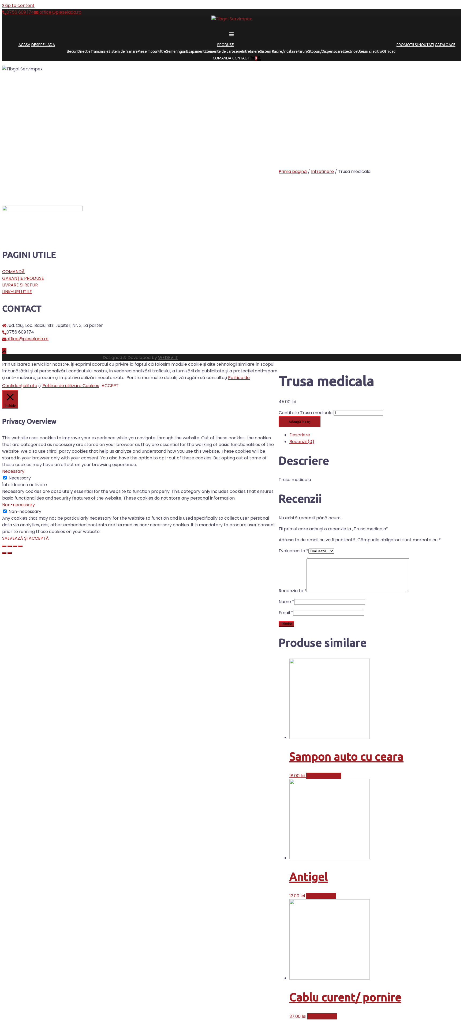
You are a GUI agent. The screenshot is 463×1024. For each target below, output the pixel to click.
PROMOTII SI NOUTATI (415, 45)
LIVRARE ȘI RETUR (20, 285)
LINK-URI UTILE (17, 292)
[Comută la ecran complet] (15, 546)
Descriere (299, 435)
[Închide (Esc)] (4, 546)
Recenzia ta (293, 591)
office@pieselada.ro (59, 12)
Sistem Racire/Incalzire (279, 51)
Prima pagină (293, 171)
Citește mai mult (323, 776)
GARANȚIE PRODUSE (23, 278)
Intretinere (251, 51)
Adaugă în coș (300, 422)
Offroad (388, 51)
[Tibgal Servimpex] (231, 19)
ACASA (24, 45)
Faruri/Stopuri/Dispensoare (320, 51)
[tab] (375, 435)
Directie (84, 51)
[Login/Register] (259, 58)
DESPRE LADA (43, 45)
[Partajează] (10, 546)
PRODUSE (225, 45)
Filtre (162, 51)
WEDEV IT (168, 357)
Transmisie (100, 51)
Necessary (20, 478)
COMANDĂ (13, 272)
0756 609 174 (20, 12)
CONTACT (240, 58)
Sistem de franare (123, 51)
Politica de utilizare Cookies (70, 386)
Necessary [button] (13, 471)
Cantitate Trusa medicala (306, 413)
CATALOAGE (445, 45)
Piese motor (148, 51)
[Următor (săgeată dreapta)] (10, 553)
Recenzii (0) (301, 442)
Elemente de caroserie (223, 51)
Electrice (350, 51)
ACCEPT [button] (110, 386)
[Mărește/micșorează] (20, 546)
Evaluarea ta (293, 551)
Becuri (72, 51)
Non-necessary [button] (18, 505)
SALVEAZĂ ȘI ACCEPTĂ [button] (25, 538)
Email (286, 613)
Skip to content (18, 5)
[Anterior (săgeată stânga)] (4, 553)
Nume (286, 602)
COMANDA (222, 58)
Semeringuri (176, 51)
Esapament (195, 51)
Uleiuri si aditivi (369, 51)
